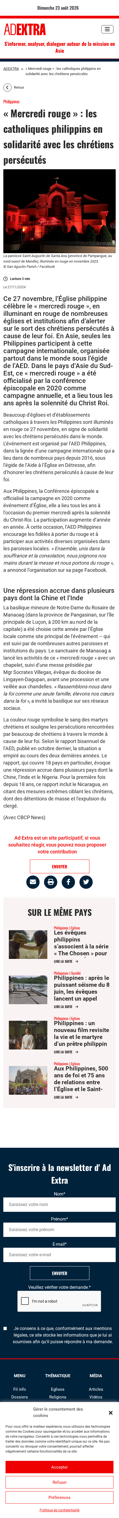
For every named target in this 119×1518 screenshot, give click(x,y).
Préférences (59, 1497)
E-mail (60, 1244)
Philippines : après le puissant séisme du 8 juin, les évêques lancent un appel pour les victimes (82, 992)
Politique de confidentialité (59, 1510)
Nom (59, 1194)
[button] (110, 1412)
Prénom (59, 1219)
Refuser (60, 1482)
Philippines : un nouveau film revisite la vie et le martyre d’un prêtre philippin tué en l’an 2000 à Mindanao (81, 1040)
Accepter (59, 1467)
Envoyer (59, 1273)
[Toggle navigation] (107, 29)
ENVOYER (59, 866)
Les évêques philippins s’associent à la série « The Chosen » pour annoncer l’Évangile (81, 946)
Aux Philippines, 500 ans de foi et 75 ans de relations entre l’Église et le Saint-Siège (81, 1082)
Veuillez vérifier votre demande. (59, 1287)
